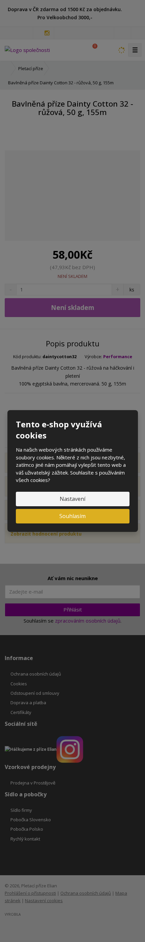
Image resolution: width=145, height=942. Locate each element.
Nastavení (72, 499)
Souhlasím (72, 516)
